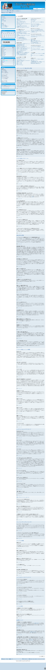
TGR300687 (4, 54)
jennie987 (4, 55)
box (3, 64)
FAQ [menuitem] (3, 24)
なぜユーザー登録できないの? (21, 21)
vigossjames (4, 52)
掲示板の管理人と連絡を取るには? (35, 63)
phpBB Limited (36, 623)
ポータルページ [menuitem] (4, 18)
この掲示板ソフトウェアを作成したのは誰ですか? (37, 59)
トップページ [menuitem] (4, 17)
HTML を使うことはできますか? (21, 58)
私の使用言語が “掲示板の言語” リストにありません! (23, 36)
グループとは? (33, 21)
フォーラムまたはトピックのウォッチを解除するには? (37, 50)
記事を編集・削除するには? (20, 45)
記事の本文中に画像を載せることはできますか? (23, 60)
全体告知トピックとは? (20, 61)
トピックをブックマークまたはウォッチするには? (37, 47)
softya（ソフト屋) (5, 60)
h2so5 (3, 63)
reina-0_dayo (4, 49)
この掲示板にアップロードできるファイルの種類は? (37, 54)
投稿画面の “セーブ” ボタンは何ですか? (22, 53)
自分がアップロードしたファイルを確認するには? (37, 55)
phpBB (33, 196)
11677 (13, 60)
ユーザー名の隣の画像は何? (20, 37)
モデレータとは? (33, 20)
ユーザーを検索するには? (34, 42)
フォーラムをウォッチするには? (35, 48)
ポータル (7, 12)
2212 (13, 63)
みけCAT (4, 61)
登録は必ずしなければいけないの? (21, 19)
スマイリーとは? (19, 59)
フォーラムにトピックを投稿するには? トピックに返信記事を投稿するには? (23, 44)
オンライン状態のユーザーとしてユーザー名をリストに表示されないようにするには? (23, 31)
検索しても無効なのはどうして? (35, 40)
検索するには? (33, 39)
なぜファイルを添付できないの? (21, 50)
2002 (13, 64)
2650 (13, 62)
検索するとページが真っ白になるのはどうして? (37, 41)
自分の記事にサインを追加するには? (22, 46)
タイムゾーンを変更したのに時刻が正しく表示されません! (23, 34)
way (3, 48)
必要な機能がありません (34, 60)
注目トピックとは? (19, 63)
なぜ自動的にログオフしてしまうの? (22, 26)
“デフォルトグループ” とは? (35, 25)
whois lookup (31, 639)
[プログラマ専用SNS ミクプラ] (19, 5)
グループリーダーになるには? (35, 23)
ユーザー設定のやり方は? (20, 30)
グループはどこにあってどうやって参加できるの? (37, 22)
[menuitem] (8, 11)
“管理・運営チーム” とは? (34, 26)
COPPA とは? (18, 20)
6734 (13, 61)
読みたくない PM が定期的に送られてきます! (37, 30)
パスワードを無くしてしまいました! (22, 25)
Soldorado (4, 53)
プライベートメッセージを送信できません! (37, 29)
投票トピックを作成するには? (21, 47)
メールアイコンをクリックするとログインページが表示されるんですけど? (23, 40)
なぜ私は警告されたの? (20, 51)
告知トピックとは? (19, 62)
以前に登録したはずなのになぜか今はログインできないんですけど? (23, 24)
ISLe (3, 62)
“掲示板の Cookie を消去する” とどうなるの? (23, 27)
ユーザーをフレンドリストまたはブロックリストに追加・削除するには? (37, 36)
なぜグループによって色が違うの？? (36, 24)
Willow (3, 51)
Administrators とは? (34, 19)
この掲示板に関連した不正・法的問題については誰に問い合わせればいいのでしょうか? (37, 62)
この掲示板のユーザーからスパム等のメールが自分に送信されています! (37, 31)
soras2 (3, 50)
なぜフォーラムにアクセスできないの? (22, 49)
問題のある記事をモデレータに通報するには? (23, 52)
